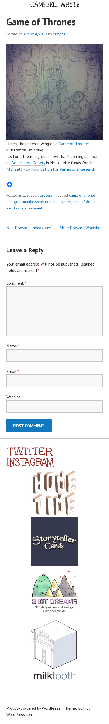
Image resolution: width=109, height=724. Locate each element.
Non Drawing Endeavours (28, 227)
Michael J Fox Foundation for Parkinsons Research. (51, 169)
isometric (41, 201)
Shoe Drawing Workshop (81, 227)
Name (12, 345)
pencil (55, 201)
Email (12, 371)
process (46, 195)
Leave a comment (28, 208)
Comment (16, 283)
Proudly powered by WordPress (33, 708)
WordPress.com (19, 714)
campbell (60, 34)
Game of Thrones (74, 143)
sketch (66, 201)
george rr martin (19, 201)
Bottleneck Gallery (28, 162)
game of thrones (82, 195)
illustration (30, 195)
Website (13, 396)
